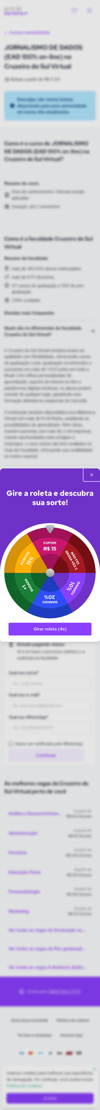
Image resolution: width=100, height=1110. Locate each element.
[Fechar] (91, 474)
